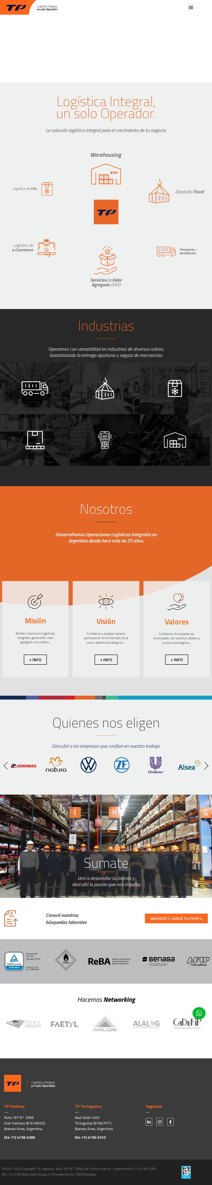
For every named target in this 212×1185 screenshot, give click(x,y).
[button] (190, 7)
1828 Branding (85, 1174)
